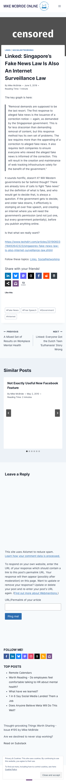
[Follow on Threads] (37, 656)
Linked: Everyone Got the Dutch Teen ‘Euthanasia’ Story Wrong (49, 340)
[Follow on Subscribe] (49, 656)
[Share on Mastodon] (23, 276)
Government (47, 310)
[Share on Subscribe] (16, 283)
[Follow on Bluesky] (18, 656)
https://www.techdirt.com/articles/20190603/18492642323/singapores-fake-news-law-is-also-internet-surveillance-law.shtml (32, 246)
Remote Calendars (20, 672)
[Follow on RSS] (43, 656)
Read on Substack (15, 743)
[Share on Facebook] (39, 276)
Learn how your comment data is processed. (32, 556)
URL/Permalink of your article (23, 599)
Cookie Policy (11, 769)
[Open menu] (59, 6)
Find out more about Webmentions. (36, 593)
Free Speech (29, 310)
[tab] (27, 451)
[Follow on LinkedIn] (12, 656)
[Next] (57, 413)
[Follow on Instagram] (31, 656)
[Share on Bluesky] (16, 276)
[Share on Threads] (31, 276)
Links (8, 50)
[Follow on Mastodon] (24, 656)
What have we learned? (23, 691)
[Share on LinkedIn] (8, 276)
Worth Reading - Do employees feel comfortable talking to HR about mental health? (33, 682)
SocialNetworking (23, 50)
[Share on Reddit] (46, 276)
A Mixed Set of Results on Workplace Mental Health (17, 338)
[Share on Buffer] (54, 276)
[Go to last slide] (8, 413)
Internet (11, 316)
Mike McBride (14, 85)
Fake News (12, 310)
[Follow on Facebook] (6, 656)
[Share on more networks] (8, 283)
